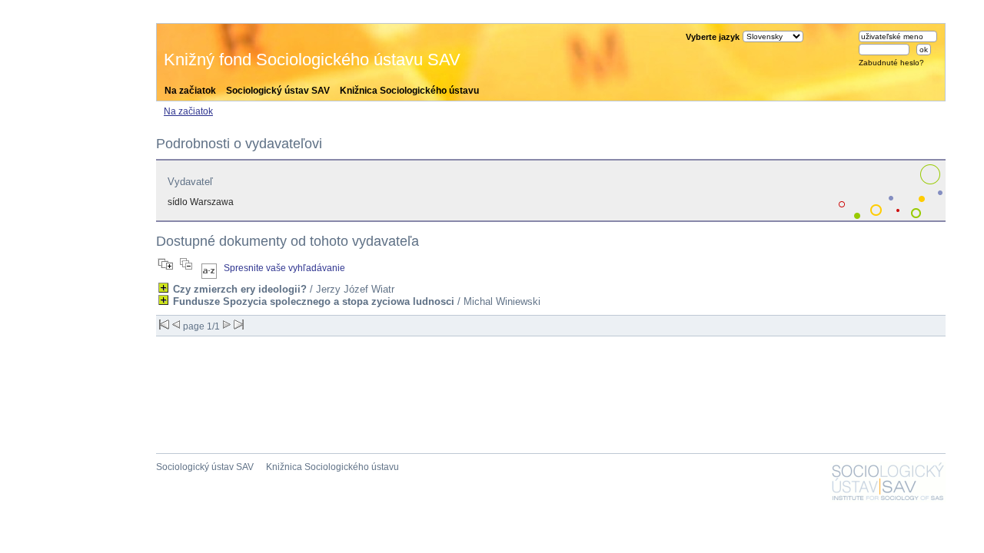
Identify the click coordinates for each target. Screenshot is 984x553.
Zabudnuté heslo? (891, 62)
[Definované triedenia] (209, 268)
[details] (163, 288)
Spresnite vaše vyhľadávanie (284, 268)
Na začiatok (190, 90)
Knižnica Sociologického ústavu (409, 90)
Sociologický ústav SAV (278, 90)
